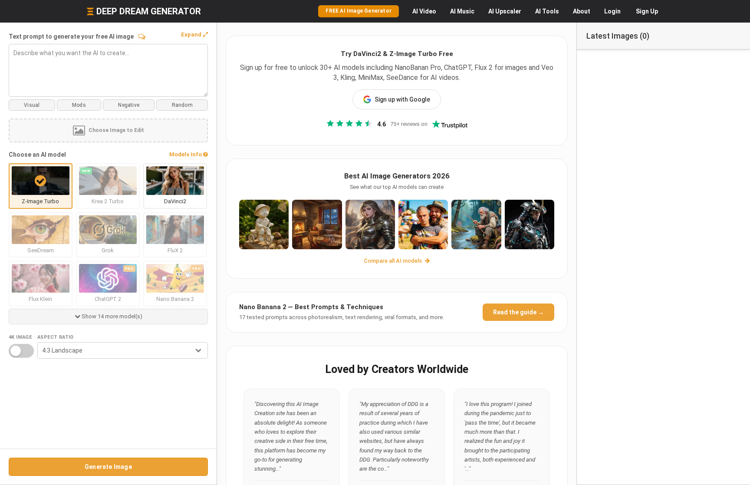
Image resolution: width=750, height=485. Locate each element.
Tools (547, 11)
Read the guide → (518, 312)
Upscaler (504, 11)
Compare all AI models (393, 260)
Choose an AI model (37, 154)
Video (424, 11)
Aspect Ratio (55, 337)
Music (462, 11)
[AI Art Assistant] (141, 36)
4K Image (20, 337)
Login (612, 11)
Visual (31, 105)
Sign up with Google (402, 99)
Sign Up (647, 11)
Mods (79, 105)
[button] (194, 34)
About (581, 11)
